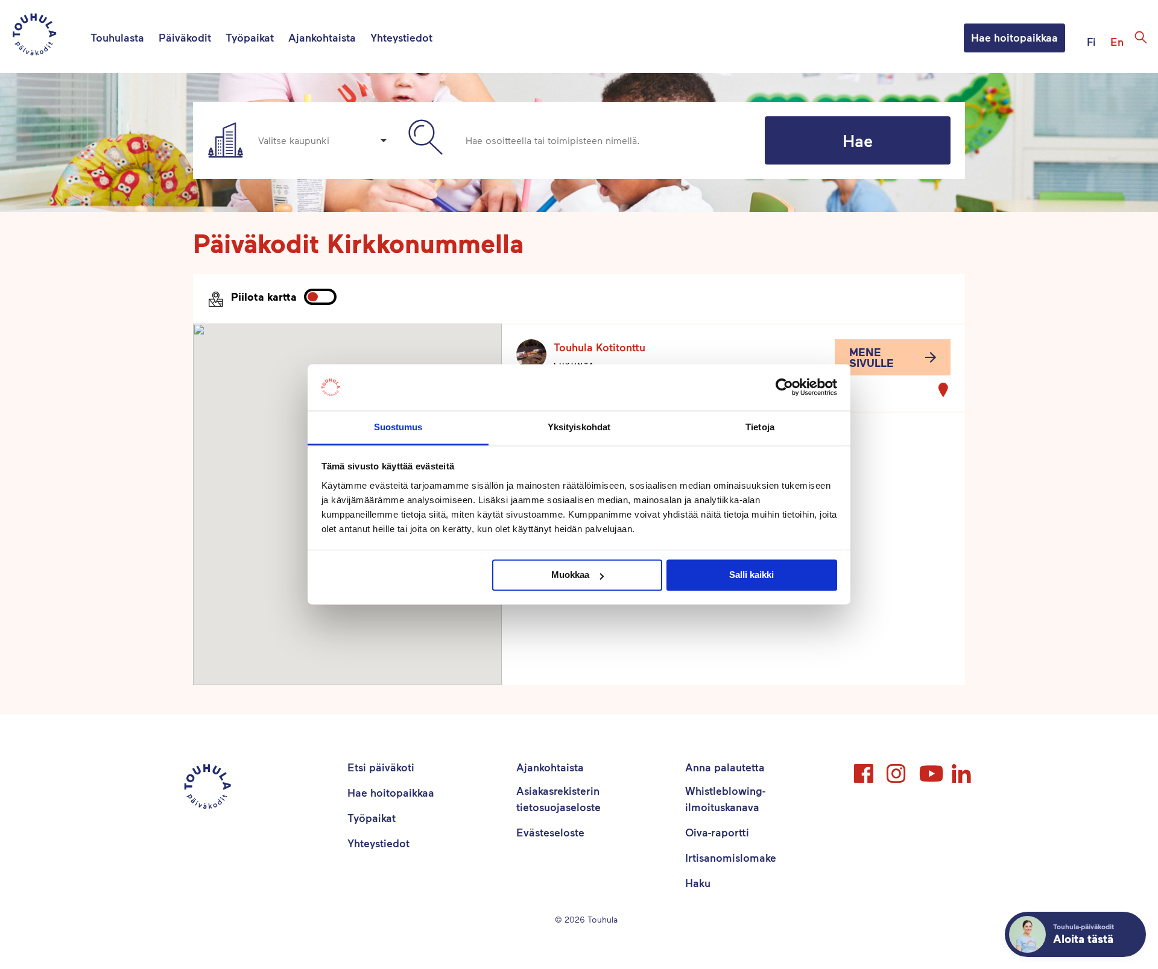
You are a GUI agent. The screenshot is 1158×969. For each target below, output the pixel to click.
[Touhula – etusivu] (48, 36)
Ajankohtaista (322, 37)
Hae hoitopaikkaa (1014, 37)
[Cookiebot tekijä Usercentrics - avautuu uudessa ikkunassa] (784, 387)
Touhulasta (117, 37)
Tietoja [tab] (759, 427)
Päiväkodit (185, 37)
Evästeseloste (550, 832)
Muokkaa (570, 575)
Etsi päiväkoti (380, 767)
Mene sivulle (871, 357)
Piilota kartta (264, 296)
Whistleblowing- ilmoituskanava (725, 799)
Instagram (897, 768)
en (1117, 41)
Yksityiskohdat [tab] (579, 427)
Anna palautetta (725, 767)
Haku (697, 882)
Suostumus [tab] (398, 427)
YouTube (930, 768)
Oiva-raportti (717, 832)
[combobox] (322, 140)
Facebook (865, 768)
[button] (893, 357)
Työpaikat (250, 37)
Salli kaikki (751, 575)
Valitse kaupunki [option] (293, 140)
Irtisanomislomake (730, 857)
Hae (858, 140)
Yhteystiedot (401, 37)
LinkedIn (962, 768)
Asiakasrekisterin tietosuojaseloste (558, 799)
